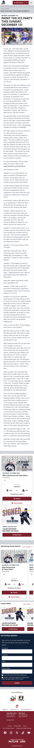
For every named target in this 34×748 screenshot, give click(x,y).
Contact (10, 726)
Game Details (18, 503)
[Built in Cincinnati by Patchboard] (17, 740)
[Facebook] (5, 732)
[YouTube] (29, 732)
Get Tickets (19, 3)
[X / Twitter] (17, 732)
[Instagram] (11, 732)
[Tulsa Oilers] (3, 2)
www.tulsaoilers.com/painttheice (14, 166)
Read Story (17, 535)
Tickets (18, 499)
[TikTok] (23, 732)
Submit (17, 683)
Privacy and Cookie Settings (23, 728)
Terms (24, 726)
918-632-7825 (10, 720)
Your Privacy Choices (8, 728)
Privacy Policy (17, 726)
